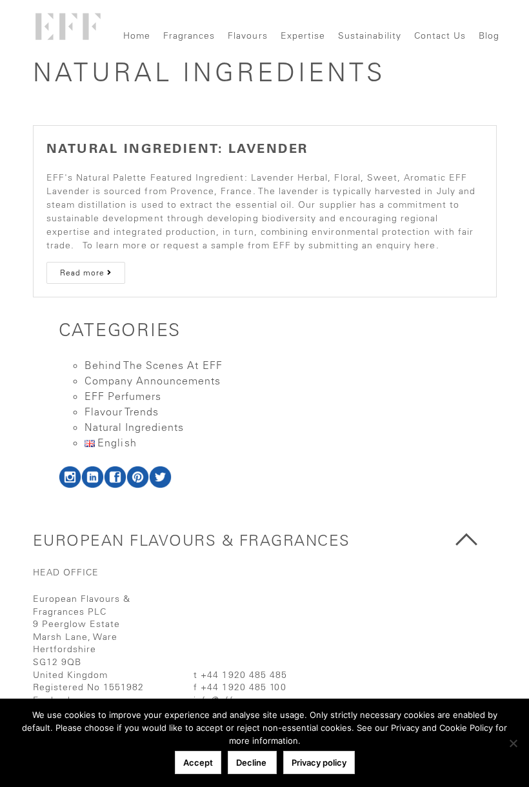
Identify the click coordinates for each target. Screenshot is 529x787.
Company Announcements (153, 380)
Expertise (303, 35)
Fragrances (189, 35)
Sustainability (369, 35)
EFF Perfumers (123, 396)
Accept (198, 762)
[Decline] (512, 743)
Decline (252, 762)
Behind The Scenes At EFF (154, 365)
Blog (489, 35)
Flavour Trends (122, 411)
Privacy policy (319, 762)
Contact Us (440, 35)
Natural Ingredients (135, 427)
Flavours (247, 35)
